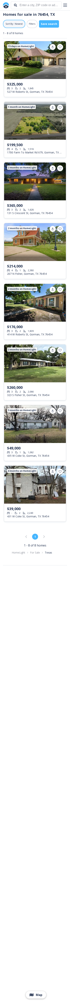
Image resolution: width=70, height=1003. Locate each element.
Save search (49, 24)
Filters (32, 23)
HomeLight (18, 552)
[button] (65, 5)
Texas (48, 552)
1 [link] (35, 536)
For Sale (35, 552)
